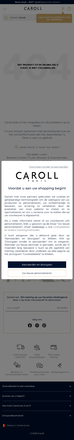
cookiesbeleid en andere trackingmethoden (37, 228)
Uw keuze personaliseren (37, 273)
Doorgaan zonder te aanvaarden (48, 166)
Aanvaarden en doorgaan (37, 264)
